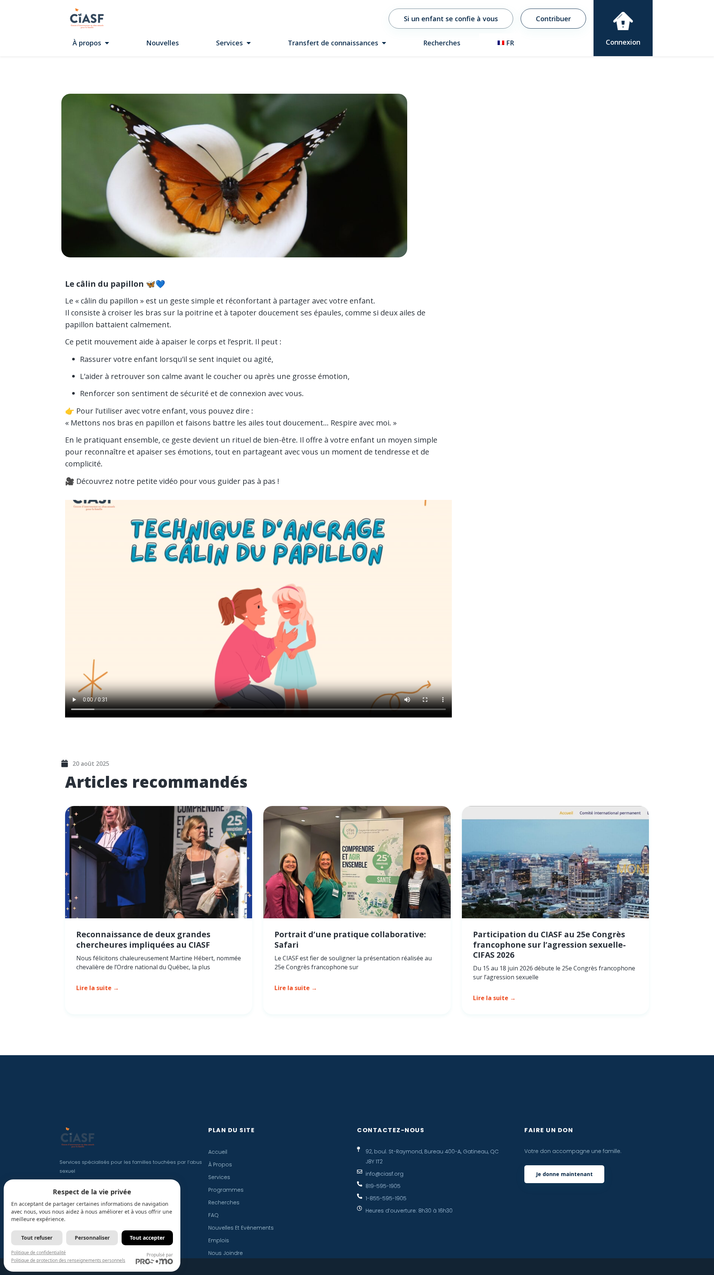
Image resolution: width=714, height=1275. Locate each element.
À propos (87, 42)
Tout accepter (147, 1237)
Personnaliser (92, 1237)
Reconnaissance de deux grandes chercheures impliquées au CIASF (143, 939)
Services (229, 42)
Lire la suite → (97, 988)
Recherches (441, 42)
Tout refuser (36, 1237)
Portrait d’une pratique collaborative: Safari (350, 939)
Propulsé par (160, 1255)
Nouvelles (162, 42)
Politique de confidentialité (38, 1252)
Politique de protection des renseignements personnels (68, 1260)
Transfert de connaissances (333, 42)
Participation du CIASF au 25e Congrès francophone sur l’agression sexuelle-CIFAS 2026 (549, 944)
